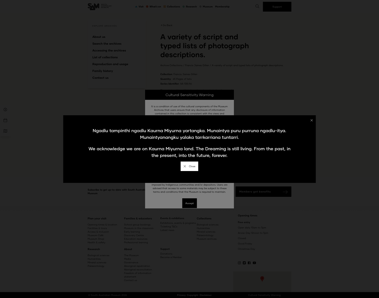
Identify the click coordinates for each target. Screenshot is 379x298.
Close (192, 166)
